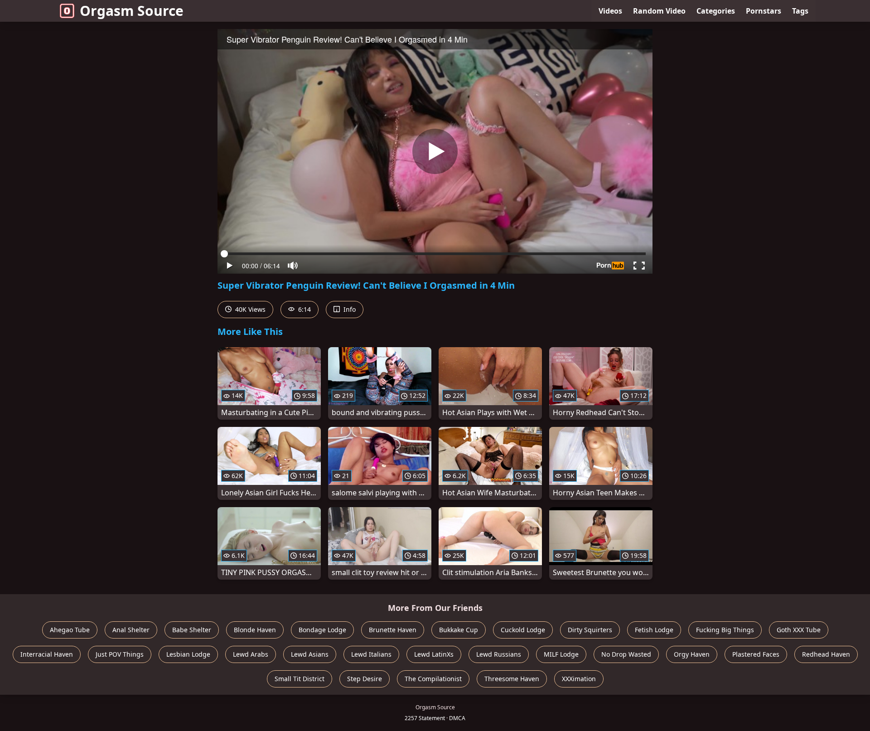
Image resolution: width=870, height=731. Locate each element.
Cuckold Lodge (523, 629)
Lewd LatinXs (434, 654)
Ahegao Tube (70, 629)
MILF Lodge (561, 654)
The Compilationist (433, 678)
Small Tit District (299, 678)
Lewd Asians (310, 654)
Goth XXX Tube (799, 629)
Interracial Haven (46, 654)
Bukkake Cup (458, 629)
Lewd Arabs (250, 654)
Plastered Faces (755, 654)
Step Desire (364, 678)
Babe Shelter (191, 629)
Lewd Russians (498, 654)
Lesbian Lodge (188, 654)
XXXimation (579, 678)
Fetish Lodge (654, 629)
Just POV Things (120, 654)
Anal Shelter (131, 629)
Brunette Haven (392, 629)
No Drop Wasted (626, 654)
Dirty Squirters (590, 629)
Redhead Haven (826, 654)
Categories (715, 11)
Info (349, 309)
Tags (800, 11)
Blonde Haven (255, 629)
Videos (610, 11)
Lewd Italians (371, 654)
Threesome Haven (511, 678)
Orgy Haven (692, 654)
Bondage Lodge (322, 629)
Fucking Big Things (725, 629)
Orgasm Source (132, 10)
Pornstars (763, 11)
